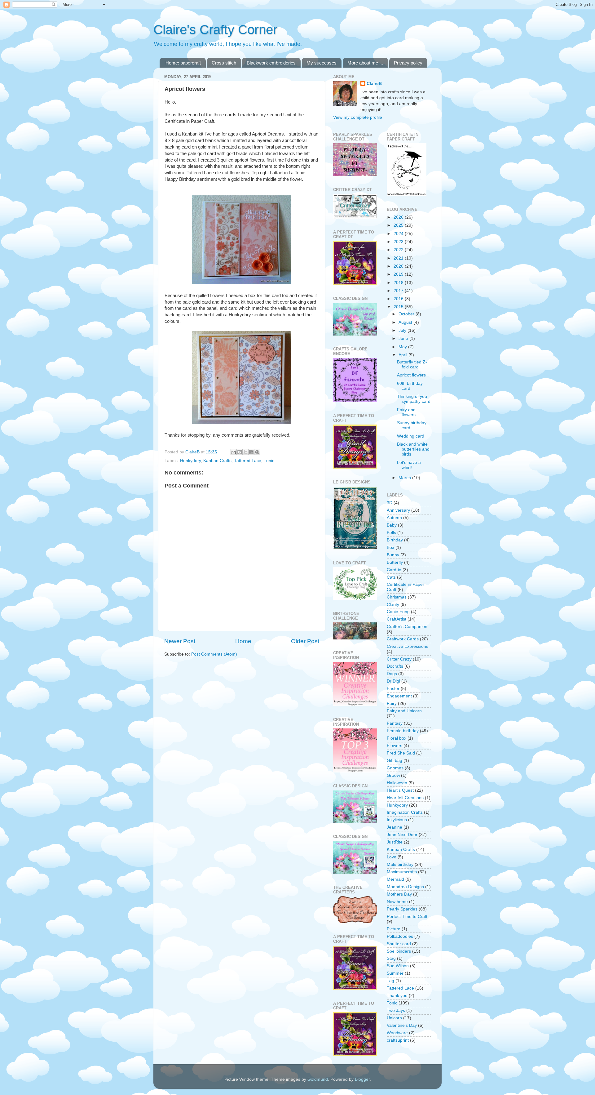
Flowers (394, 745)
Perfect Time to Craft (407, 916)
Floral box (396, 738)
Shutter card (399, 943)
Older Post (305, 641)
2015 (399, 307)
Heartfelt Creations (405, 797)
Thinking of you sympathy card (413, 399)
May (403, 347)
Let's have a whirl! (409, 465)
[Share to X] (245, 452)
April (403, 355)
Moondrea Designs (405, 886)
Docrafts (395, 666)
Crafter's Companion (407, 626)
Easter (393, 688)
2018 (399, 282)
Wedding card (410, 436)
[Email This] (234, 452)
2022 (399, 249)
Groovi (393, 775)
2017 (399, 290)
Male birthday (400, 864)
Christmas (397, 597)
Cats (391, 577)
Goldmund (317, 1079)
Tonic (269, 460)
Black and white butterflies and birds (413, 449)
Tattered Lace (247, 460)
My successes (321, 62)
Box (390, 547)
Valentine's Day (402, 1025)
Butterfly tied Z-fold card (412, 364)
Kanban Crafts (217, 460)
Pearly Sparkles (402, 909)
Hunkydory (190, 460)
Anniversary (398, 510)
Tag (390, 980)
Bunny (393, 555)
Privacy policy (408, 62)
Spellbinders (399, 951)
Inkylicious (397, 819)
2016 (399, 298)
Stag (391, 958)
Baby (392, 525)
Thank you (397, 995)
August (406, 322)
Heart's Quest (400, 790)
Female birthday (403, 730)
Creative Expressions (407, 646)
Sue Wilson (398, 966)
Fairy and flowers (406, 412)
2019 (399, 274)
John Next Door (402, 834)
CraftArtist (396, 619)
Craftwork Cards (403, 639)
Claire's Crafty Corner (215, 29)
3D (389, 503)
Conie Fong (398, 611)
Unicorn (394, 1018)
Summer (395, 973)
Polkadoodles (400, 936)
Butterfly (395, 562)
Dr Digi (393, 681)
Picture (393, 929)
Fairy (392, 703)
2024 (399, 233)
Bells (391, 532)
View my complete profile (357, 117)
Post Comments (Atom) (214, 654)
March (405, 477)
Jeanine (394, 827)
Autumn (394, 517)
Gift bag (394, 760)
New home (397, 901)
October (407, 314)
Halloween (397, 783)
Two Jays (396, 1010)
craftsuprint (398, 1040)
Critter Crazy (399, 659)
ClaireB (374, 83)
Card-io (394, 570)
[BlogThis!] (239, 452)
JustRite (395, 842)
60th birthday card (410, 386)
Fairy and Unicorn (404, 711)
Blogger (362, 1079)
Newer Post (179, 641)
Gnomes (395, 768)
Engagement (399, 696)
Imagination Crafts (405, 812)
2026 (399, 217)
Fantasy (395, 723)
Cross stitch (224, 62)
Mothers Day (399, 894)
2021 (399, 258)
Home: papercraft (183, 62)
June (404, 338)
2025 (399, 225)
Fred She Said (401, 753)
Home (243, 641)
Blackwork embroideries (271, 62)
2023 (399, 241)
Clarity (393, 604)
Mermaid (395, 879)
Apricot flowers (411, 375)
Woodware (397, 1032)
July (403, 330)
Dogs (392, 673)
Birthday (395, 540)
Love (391, 857)
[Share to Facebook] (251, 452)
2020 (399, 266)
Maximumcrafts (402, 872)
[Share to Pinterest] (257, 452)
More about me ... (365, 62)
